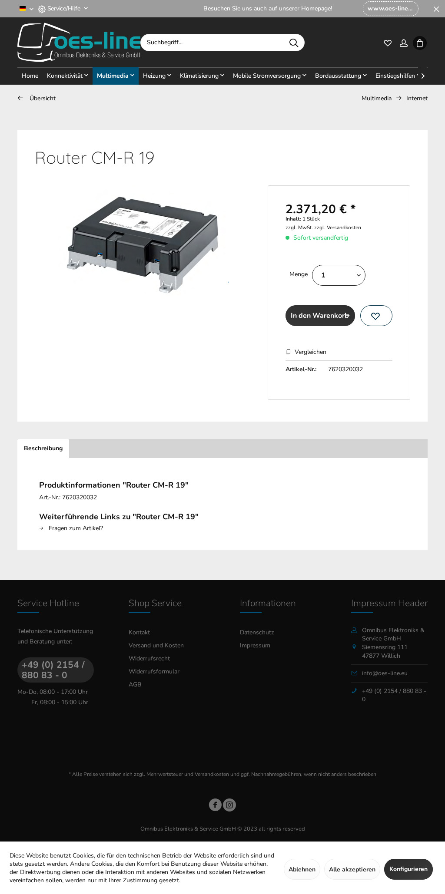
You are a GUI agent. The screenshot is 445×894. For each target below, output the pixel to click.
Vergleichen (309, 352)
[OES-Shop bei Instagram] (229, 806)
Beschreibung (43, 448)
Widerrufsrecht (149, 658)
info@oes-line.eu (385, 673)
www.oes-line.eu (392, 8)
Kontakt (139, 632)
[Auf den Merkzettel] (376, 315)
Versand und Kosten (156, 645)
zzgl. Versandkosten (337, 227)
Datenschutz (257, 632)
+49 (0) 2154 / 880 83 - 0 (53, 670)
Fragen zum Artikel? (75, 528)
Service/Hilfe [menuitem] (64, 8)
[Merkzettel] (387, 42)
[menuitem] (391, 8)
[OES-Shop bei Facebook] (215, 806)
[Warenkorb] (420, 42)
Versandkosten (212, 774)
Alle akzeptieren (352, 869)
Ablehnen (302, 869)
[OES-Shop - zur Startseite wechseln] (78, 42)
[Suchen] (294, 42)
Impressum (255, 645)
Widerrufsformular (154, 671)
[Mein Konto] (403, 42)
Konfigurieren (408, 869)
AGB (135, 684)
